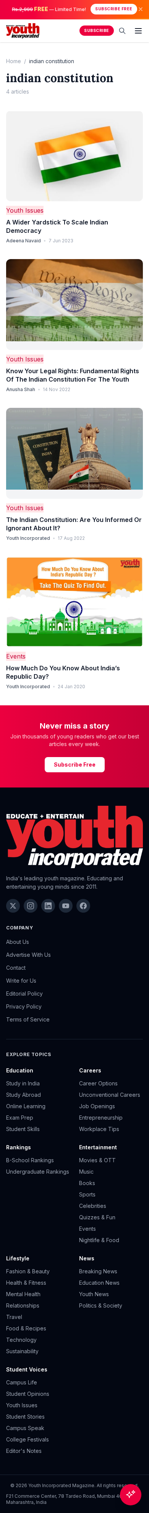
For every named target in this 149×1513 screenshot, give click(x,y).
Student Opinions (27, 1393)
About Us (17, 942)
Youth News (94, 1294)
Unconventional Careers (109, 1094)
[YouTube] (66, 906)
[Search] (122, 31)
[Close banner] (140, 9)
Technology (21, 1339)
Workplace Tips (99, 1129)
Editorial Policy (24, 993)
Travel (14, 1317)
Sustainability (22, 1351)
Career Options (98, 1083)
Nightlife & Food (99, 1240)
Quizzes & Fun (97, 1217)
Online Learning (25, 1106)
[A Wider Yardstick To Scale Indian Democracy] (74, 156)
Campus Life (21, 1382)
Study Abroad (23, 1094)
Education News (99, 1282)
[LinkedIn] (48, 906)
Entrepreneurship (101, 1117)
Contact (16, 967)
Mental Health (23, 1294)
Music (86, 1171)
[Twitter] (13, 906)
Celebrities (92, 1206)
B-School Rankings (30, 1160)
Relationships (22, 1305)
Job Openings (97, 1106)
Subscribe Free (113, 8)
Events (16, 656)
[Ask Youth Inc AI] (130, 1494)
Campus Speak (25, 1428)
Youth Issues (25, 210)
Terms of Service (28, 1019)
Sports (87, 1194)
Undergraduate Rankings (37, 1171)
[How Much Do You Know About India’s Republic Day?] (74, 602)
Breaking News (98, 1271)
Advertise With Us (28, 954)
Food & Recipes (26, 1328)
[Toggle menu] (138, 30)
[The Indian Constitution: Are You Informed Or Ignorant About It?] (74, 453)
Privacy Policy (24, 1006)
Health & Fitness (26, 1282)
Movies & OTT (97, 1160)
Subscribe (96, 30)
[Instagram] (30, 906)
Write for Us (21, 980)
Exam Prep (19, 1117)
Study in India (23, 1083)
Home (13, 61)
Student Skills (23, 1129)
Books (87, 1183)
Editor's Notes (24, 1451)
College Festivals (27, 1439)
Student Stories (25, 1416)
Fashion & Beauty (28, 1271)
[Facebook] (83, 906)
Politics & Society (100, 1305)
